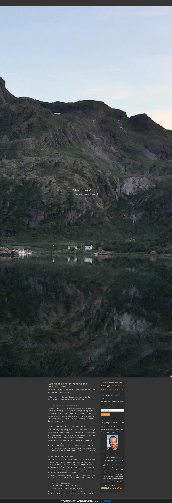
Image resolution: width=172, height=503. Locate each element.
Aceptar (107, 501)
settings (96, 501)
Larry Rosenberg (71, 477)
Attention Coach (86, 190)
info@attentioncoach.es (109, 404)
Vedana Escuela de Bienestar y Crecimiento (114, 385)
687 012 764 (113, 407)
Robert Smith (66, 386)
